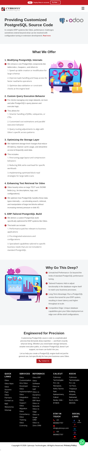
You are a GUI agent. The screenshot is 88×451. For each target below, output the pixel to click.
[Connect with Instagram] (75, 433)
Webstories (9, 407)
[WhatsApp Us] (82, 442)
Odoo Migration (23, 407)
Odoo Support (22, 401)
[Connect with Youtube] (75, 437)
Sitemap (8, 410)
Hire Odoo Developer (23, 384)
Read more (47, 36)
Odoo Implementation (25, 390)
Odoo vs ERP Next (36, 399)
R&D (6, 404)
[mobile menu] (83, 8)
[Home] (11, 9)
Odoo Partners (8, 396)
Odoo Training (22, 418)
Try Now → (55, 2)
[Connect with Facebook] (74, 421)
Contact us (9, 400)
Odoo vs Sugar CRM (36, 417)
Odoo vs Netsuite (36, 404)
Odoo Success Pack (8, 389)
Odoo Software (36, 382)
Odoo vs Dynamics (36, 393)
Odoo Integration (23, 395)
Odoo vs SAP (36, 387)
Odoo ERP (37, 377)
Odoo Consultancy (24, 412)
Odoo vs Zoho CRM (37, 424)
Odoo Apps (9, 383)
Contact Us (45, 361)
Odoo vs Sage (36, 410)
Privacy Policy (70, 445)
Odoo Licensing (23, 424)
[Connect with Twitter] (79, 421)
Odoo (7, 380)
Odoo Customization (25, 378)
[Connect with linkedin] (75, 429)
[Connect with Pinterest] (75, 425)
